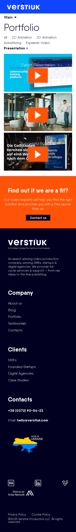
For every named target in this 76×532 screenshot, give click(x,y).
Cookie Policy (41, 514)
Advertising (12, 43)
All (5, 37)
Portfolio (14, 317)
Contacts (15, 330)
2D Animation (22, 37)
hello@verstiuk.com (32, 420)
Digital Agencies (21, 373)
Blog (12, 310)
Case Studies (18, 380)
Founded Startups (22, 367)
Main (8, 17)
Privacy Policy (17, 514)
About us (15, 303)
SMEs (12, 360)
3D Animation (47, 37)
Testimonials (17, 323)
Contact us (38, 218)
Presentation (14, 48)
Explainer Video (38, 43)
